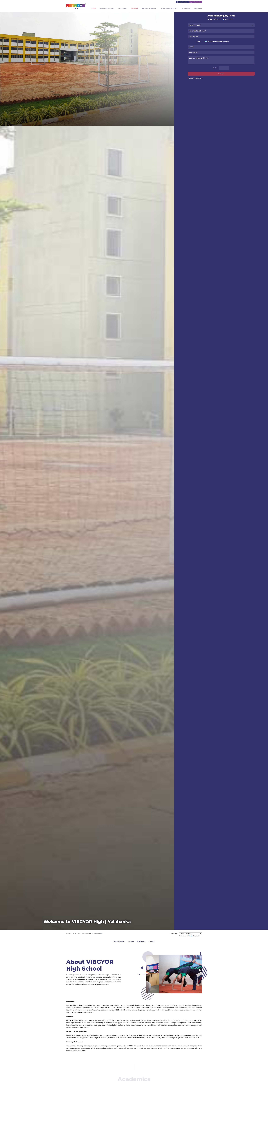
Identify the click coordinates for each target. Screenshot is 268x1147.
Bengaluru (86, 933)
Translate (196, 936)
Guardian (225, 42)
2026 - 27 (216, 19)
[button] (200, 970)
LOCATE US (198, 8)
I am (198, 42)
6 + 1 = (215, 68)
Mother (217, 42)
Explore (131, 941)
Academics (141, 941)
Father (209, 42)
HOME (93, 8)
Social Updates (119, 941)
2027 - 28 (229, 19)
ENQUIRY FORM (183, 2)
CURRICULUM (122, 8)
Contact (152, 941)
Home (68, 933)
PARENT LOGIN (196, 2)
